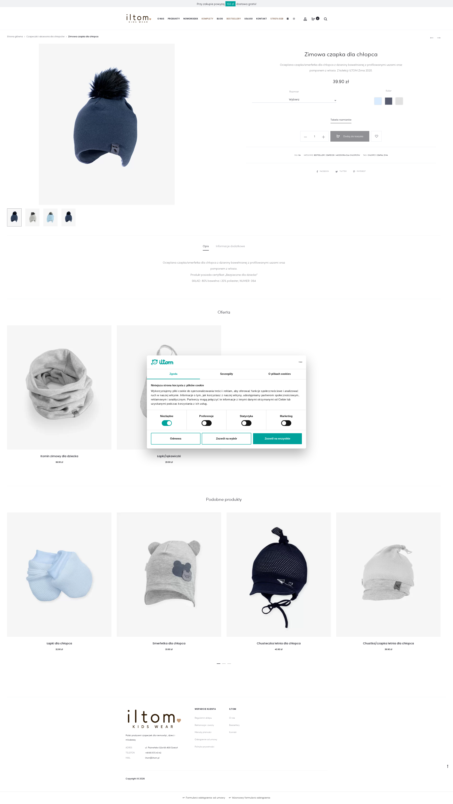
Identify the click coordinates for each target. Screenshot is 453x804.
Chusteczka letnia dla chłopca (279, 643)
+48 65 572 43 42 (153, 752)
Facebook (324, 171)
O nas (160, 18)
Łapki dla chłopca (59, 643)
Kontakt (261, 18)
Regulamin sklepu (203, 717)
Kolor (388, 90)
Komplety (207, 18)
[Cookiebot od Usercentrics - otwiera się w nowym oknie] (286, 362)
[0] (313, 18)
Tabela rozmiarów (341, 119)
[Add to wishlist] (376, 136)
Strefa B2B (276, 18)
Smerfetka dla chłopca (169, 643)
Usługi (248, 18)
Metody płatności (203, 732)
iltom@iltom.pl (152, 757)
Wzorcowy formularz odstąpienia (251, 797)
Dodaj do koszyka (353, 136)
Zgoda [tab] (173, 373)
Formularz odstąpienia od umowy (205, 797)
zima (386, 155)
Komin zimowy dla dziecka (59, 456)
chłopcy (372, 155)
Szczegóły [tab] (226, 373)
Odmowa (175, 438)
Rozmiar (294, 91)
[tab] (205, 246)
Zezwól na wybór (226, 438)
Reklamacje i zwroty (204, 725)
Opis (206, 246)
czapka (380, 155)
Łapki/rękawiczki (169, 456)
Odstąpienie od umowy (206, 739)
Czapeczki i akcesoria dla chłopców (45, 36)
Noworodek (190, 18)
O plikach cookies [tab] (279, 373)
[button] (218, 663)
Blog (220, 18)
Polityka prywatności (204, 746)
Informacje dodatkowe (230, 246)
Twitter (343, 171)
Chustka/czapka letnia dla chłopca (388, 643)
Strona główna (15, 36)
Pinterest (361, 171)
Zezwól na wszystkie (277, 438)
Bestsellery (233, 18)
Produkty (174, 18)
